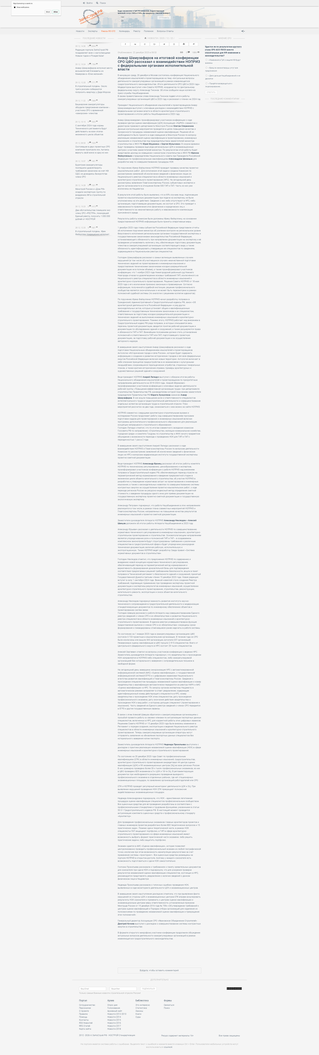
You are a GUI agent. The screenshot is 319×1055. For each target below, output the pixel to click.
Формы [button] (168, 1000)
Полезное (148, 31)
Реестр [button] (136, 31)
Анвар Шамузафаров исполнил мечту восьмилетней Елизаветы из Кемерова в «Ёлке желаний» (94, 71)
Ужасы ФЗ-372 (108, 31)
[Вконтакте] (135, 44)
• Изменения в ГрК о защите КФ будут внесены (223, 61)
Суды (138, 1017)
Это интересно (143, 1005)
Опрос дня (112, 1005)
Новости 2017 (114, 1026)
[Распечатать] (184, 44)
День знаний (196, 12)
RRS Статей (84, 1026)
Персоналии (85, 1008)
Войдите (144, 970)
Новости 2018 (114, 1029)
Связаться (169, 1005)
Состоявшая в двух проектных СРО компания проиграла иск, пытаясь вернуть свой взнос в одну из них (92, 150)
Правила (83, 1014)
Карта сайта (85, 1029)
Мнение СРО (225, 38)
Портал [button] (83, 1000)
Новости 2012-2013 (116, 1014)
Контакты (84, 1020)
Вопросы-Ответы (165, 31)
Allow (56, 12)
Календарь (124, 31)
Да (122, 21)
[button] (243, 31)
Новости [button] (80, 31)
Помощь (83, 1017)
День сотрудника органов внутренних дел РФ (209, 15)
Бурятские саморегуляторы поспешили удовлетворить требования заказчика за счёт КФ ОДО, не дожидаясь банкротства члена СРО (92, 171)
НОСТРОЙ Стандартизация (122, 1035)
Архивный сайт (114, 1011)
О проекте (84, 1011)
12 (167, 38)
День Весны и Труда (195, 24)
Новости (153, 38)
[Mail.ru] (145, 44)
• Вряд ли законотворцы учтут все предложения (221, 69)
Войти (88, 3)
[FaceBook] (125, 44)
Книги (138, 1014)
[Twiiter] (164, 44)
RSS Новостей (86, 1023)
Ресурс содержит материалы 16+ (177, 1035)
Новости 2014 (114, 1017)
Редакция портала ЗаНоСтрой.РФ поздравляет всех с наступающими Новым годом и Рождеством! (92, 53)
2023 (162, 38)
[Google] (154, 44)
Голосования (113, 1008)
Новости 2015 (114, 1020)
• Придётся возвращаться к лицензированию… (218, 85)
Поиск (102, 3)
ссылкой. (168, 1047)
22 (172, 38)
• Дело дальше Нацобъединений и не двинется (222, 77)
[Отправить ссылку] (193, 44)
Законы (139, 1011)
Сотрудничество (87, 1005)
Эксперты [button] (92, 31)
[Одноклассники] (174, 44)
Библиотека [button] (142, 1000)
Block (48, 12)
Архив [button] (110, 1000)
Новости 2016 (114, 1023)
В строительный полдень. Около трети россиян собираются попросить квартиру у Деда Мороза (93, 89)
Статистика (141, 1008)
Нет (122, 17)
